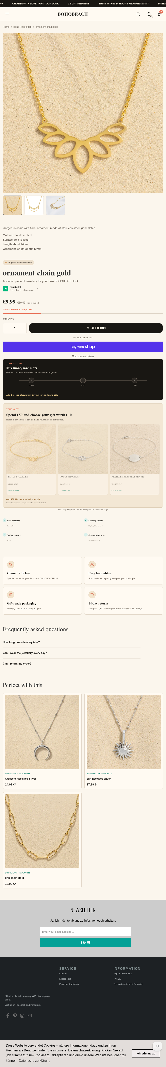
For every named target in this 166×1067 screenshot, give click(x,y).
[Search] (138, 14)
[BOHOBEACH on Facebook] (8, 1016)
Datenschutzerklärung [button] (34, 1060)
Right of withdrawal (123, 973)
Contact (63, 973)
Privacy (117, 979)
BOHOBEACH (73, 14)
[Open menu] (7, 14)
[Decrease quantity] (6, 328)
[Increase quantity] (23, 328)
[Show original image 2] (55, 205)
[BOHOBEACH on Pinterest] (15, 1016)
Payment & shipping (69, 984)
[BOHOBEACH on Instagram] (22, 1016)
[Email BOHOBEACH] (30, 1016)
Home (6, 26)
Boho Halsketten (22, 26)
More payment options (83, 356)
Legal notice (65, 979)
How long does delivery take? (21, 642)
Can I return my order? (17, 663)
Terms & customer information (128, 984)
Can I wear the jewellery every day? (25, 652)
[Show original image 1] (34, 205)
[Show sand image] (12, 205)
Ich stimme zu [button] (145, 1053)
